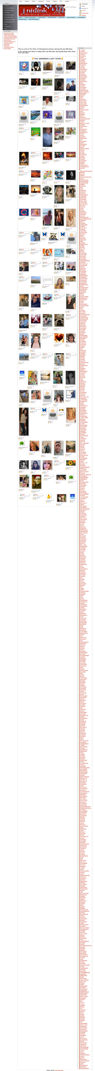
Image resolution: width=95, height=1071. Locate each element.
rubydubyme (84, 129)
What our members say (9, 41)
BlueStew (83, 948)
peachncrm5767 (84, 90)
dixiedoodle (83, 1026)
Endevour (83, 419)
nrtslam (82, 156)
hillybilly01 (83, 541)
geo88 (82, 402)
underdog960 (84, 265)
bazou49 (83, 748)
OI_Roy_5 (83, 864)
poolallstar (83, 351)
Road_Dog (83, 117)
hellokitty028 (84, 773)
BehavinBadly (84, 986)
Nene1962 (83, 1032)
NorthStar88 (83, 138)
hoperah (83, 872)
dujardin (83, 936)
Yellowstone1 (84, 126)
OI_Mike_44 (83, 721)
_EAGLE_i (83, 51)
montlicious (83, 87)
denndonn (83, 526)
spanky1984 (83, 254)
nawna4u (83, 229)
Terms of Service (52, 17)
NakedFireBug (84, 652)
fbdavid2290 (84, 712)
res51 (82, 959)
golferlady (83, 332)
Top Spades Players (9, 10)
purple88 (83, 375)
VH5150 (82, 163)
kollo (82, 858)
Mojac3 (82, 701)
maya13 (82, 1011)
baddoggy (83, 431)
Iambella (83, 944)
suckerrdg (83, 393)
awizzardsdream (85, 979)
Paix (82, 577)
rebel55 (82, 347)
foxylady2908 (84, 863)
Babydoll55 (83, 381)
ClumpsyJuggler (85, 591)
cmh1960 (83, 661)
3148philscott (84, 960)
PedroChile (83, 709)
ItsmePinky (83, 491)
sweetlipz (83, 576)
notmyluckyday (84, 826)
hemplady (83, 757)
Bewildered (83, 643)
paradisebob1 (84, 69)
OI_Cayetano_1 (84, 954)
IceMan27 (83, 685)
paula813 (83, 242)
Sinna (82, 827)
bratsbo (82, 674)
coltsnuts (83, 85)
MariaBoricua (84, 615)
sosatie (82, 151)
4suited (82, 634)
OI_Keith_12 (84, 787)
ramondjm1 (83, 58)
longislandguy (84, 568)
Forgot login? (85, 13)
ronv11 (82, 1036)
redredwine (83, 190)
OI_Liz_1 (83, 1002)
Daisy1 (82, 115)
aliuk (82, 97)
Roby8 (82, 142)
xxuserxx (83, 215)
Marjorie (83, 646)
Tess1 (82, 857)
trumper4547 (84, 990)
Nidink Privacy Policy (9, 34)
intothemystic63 (85, 181)
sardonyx (83, 54)
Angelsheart (84, 392)
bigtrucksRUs (84, 695)
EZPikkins (83, 882)
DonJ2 (82, 649)
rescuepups (83, 498)
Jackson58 (83, 196)
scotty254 (83, 223)
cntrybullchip (84, 606)
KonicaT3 (83, 824)
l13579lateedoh (84, 284)
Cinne (82, 616)
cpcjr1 (82, 525)
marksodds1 (84, 212)
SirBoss (82, 334)
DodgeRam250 (84, 855)
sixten (82, 752)
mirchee (83, 266)
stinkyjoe (83, 157)
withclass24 (83, 492)
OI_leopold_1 (84, 884)
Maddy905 (83, 722)
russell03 (83, 947)
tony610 (83, 72)
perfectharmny (84, 1039)
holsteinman (84, 805)
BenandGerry (84, 881)
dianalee (83, 896)
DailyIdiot (83, 67)
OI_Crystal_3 (84, 1038)
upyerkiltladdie (84, 336)
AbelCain (83, 414)
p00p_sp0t (83, 981)
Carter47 (83, 389)
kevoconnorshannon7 (86, 176)
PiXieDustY (83, 290)
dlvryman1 (83, 256)
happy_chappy (84, 996)
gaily (82, 707)
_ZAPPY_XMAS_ (85, 417)
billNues (83, 716)
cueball (82, 764)
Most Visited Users (33, 19)
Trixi (82, 640)
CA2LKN (83, 657)
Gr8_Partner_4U (84, 836)
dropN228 (83, 329)
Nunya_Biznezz (84, 455)
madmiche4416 (84, 968)
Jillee (82, 667)
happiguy (83, 345)
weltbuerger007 (84, 319)
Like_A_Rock (84, 933)
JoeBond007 (84, 604)
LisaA (82, 939)
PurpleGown (84, 299)
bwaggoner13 (84, 405)
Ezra (82, 586)
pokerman (83, 963)
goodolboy (83, 257)
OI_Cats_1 (83, 205)
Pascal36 (83, 730)
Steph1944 (83, 325)
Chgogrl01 (83, 535)
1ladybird (83, 559)
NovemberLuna (84, 715)
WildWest (83, 908)
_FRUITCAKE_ (84, 399)
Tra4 (82, 565)
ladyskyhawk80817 (85, 508)
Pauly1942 (83, 797)
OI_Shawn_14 (84, 263)
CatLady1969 (84, 76)
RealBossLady (84, 244)
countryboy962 (84, 435)
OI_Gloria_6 (83, 666)
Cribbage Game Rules (9, 19)
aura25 (82, 147)
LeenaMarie (83, 840)
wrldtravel (83, 592)
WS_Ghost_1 (84, 517)
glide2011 (83, 84)
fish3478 (83, 903)
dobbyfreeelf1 (84, 993)
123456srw (83, 420)
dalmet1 (83, 603)
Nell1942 (83, 775)
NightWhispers (84, 275)
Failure (82, 307)
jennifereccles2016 (85, 965)
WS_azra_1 (83, 861)
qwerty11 (83, 444)
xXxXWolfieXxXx (85, 743)
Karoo (82, 625)
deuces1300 (83, 951)
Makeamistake (84, 371)
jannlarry (83, 464)
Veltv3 (82, 739)
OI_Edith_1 (83, 809)
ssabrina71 (83, 547)
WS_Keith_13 (84, 781)
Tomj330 (83, 159)
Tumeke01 (83, 465)
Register (83, 15)
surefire (82, 1057)
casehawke (83, 341)
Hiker (82, 82)
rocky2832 (83, 736)
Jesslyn (82, 121)
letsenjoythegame (85, 1060)
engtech (83, 962)
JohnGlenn (83, 619)
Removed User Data (9, 33)
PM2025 (82, 511)
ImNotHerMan (84, 1023)
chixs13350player (85, 941)
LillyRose (83, 516)
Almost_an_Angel (85, 123)
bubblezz (83, 912)
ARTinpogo (83, 1045)
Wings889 (83, 794)
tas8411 (82, 456)
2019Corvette (84, 760)
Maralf (82, 235)
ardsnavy (83, 728)
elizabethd (83, 833)
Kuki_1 (82, 1012)
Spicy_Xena (83, 102)
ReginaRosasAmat (85, 767)
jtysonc (82, 295)
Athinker (83, 323)
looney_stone (84, 1024)
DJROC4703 (83, 994)
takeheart (83, 819)
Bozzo (82, 737)
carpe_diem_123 (85, 396)
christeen (83, 932)
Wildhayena (83, 274)
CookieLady (83, 538)
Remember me (84, 8)
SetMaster (83, 368)
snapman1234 (84, 749)
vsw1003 (83, 755)
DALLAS (83, 831)
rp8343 (82, 984)
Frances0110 (84, 154)
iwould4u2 (83, 688)
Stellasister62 (84, 63)
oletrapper (83, 191)
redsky (82, 849)
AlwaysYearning (84, 924)
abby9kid (83, 885)
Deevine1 (83, 821)
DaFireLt (83, 983)
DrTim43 (83, 363)
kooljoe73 (83, 1062)
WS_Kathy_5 (84, 727)
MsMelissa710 (84, 529)
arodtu (82, 135)
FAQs (5, 28)
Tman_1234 (83, 618)
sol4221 (82, 607)
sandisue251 (84, 664)
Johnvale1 (83, 1009)
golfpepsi (83, 211)
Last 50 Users (81, 17)
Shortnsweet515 (85, 217)
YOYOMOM (83, 432)
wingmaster (83, 1044)
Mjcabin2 (83, 120)
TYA (82, 1021)
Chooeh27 (83, 574)
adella (82, 1063)
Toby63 (82, 374)
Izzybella (83, 495)
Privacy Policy (41, 17)
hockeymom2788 (85, 843)
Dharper (83, 133)
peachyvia (83, 313)
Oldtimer (83, 555)
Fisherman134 (84, 888)
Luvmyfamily (84, 281)
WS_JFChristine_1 (85, 91)
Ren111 (82, 1041)
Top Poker (6, 12)
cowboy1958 (84, 918)
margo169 (83, 671)
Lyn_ (82, 1008)
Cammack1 (83, 342)
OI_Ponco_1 (84, 779)
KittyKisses (83, 628)
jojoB (82, 188)
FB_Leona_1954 (84, 893)
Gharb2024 (83, 998)
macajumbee (84, 1042)
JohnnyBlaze (84, 514)
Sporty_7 (83, 236)
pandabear (83, 55)
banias (82, 209)
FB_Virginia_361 (85, 740)
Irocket (82, 489)
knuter (82, 534)
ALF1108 (83, 851)
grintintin (83, 550)
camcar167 (83, 713)
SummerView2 (84, 633)
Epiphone (83, 269)
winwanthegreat (85, 109)
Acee (82, 378)
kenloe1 (82, 404)
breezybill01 (83, 470)
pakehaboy (83, 573)
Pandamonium (84, 956)
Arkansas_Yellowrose (86, 474)
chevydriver (83, 259)
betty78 (82, 598)
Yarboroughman (85, 362)
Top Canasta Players (9, 8)
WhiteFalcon (84, 751)
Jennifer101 (83, 742)
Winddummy (84, 894)
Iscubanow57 (84, 416)
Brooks (82, 834)
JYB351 (82, 589)
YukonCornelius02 (85, 314)
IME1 (82, 241)
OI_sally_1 (83, 193)
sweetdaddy (84, 429)
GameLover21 (84, 52)
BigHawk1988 (84, 335)
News (5, 24)
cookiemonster (84, 317)
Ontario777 (83, 876)
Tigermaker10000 (85, 655)
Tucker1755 (83, 689)
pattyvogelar (84, 978)
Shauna (82, 935)
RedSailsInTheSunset (86, 808)
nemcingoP (83, 344)
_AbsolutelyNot (84, 496)
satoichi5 (83, 360)
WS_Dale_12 (84, 503)
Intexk (82, 221)
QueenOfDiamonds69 (86, 218)
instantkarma (84, 793)
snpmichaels (84, 320)
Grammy (83, 999)
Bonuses (6, 5)
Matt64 (82, 977)
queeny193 (83, 513)
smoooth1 (83, 238)
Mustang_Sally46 (85, 148)
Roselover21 (84, 426)
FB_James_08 (84, 532)
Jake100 (83, 754)
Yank (82, 597)
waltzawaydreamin (85, 467)
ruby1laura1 (83, 141)
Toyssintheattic (84, 763)
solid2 (82, 588)
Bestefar (83, 247)
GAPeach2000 (84, 224)
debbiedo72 (83, 197)
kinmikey (83, 585)
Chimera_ (83, 488)
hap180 (82, 1014)
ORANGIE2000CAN (85, 972)
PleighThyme (84, 887)
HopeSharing (84, 812)
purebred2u (83, 452)
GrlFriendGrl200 (84, 1047)
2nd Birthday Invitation (9, 38)
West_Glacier (84, 200)
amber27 (83, 387)
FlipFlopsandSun (85, 870)
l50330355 (83, 262)
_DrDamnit (83, 272)
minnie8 (83, 395)
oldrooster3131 (84, 531)
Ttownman (83, 372)
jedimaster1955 (84, 182)
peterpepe (83, 428)
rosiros (82, 450)
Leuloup (83, 310)
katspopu (83, 917)
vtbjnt (82, 785)
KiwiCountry (84, 845)
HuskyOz (83, 473)
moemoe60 (83, 199)
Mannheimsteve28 (85, 875)
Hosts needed (7, 48)
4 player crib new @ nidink (10, 37)
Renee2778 (83, 700)
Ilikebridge (83, 214)
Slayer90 (83, 357)
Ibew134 (83, 434)
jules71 (82, 691)
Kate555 (83, 920)
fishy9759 (83, 483)
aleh (82, 187)
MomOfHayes (84, 770)
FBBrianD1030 (84, 194)
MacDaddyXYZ (84, 365)
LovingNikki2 (84, 631)
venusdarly (83, 703)
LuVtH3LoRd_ (84, 289)
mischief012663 (84, 1048)
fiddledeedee (84, 564)
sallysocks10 (84, 519)
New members (7, 40)
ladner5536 (83, 1035)
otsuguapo (83, 971)
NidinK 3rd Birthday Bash (10, 36)
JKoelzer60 (83, 733)
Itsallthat (83, 906)
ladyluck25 (83, 561)
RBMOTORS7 (84, 975)
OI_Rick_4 (83, 233)
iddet (82, 627)
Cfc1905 (83, 1018)
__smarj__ (83, 49)
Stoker (82, 301)
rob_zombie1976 (85, 443)
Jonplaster (83, 407)
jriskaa (82, 380)
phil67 (82, 595)
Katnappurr (83, 239)
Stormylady (83, 556)
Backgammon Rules (9, 21)
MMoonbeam (84, 144)
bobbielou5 (83, 411)
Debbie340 (83, 220)
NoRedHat (83, 354)
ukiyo (82, 111)
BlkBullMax (83, 659)
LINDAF (82, 245)
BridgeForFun (84, 298)
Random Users (22, 19)
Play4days (83, 522)
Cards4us (83, 704)
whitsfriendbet (84, 105)
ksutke (82, 552)
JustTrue (83, 582)
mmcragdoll (83, 100)
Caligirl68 (83, 942)
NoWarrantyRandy (85, 1054)
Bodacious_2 (84, 1059)
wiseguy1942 (84, 232)
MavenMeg (83, 338)
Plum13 (82, 446)
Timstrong (83, 848)
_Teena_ (83, 1050)
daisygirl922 (83, 938)
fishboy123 (83, 350)
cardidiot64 (83, 230)
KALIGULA (83, 814)
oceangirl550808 (85, 494)
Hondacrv (83, 562)
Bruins (82, 461)
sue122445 (83, 766)
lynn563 (82, 153)
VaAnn (82, 286)
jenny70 (82, 390)
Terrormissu (83, 686)
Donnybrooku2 (84, 914)
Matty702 (83, 1017)
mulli (82, 891)
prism (82, 108)
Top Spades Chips (8, 17)
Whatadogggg (84, 600)
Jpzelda (82, 966)
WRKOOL (83, 114)
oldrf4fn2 (83, 353)
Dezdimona (83, 528)
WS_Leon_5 (83, 860)
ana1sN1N (83, 987)
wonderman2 (84, 81)
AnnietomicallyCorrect (86, 945)
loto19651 (83, 61)
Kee (81, 1000)
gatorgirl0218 (84, 769)
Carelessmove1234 (85, 118)
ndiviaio (83, 838)
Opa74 (82, 302)
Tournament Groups (9, 47)
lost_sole (83, 248)
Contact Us (7, 26)
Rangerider (83, 1066)
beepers (83, 112)
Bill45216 (83, 950)
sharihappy (83, 130)
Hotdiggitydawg (85, 642)
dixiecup (83, 731)
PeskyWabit (83, 271)
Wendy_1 (83, 501)
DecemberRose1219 (85, 806)
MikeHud (83, 386)
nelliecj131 (83, 185)
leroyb (82, 366)
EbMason (83, 369)
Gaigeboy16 (83, 283)
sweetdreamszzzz (85, 911)
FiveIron (83, 890)
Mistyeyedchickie (85, 776)
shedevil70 (83, 658)
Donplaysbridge (84, 482)
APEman (83, 106)
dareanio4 (83, 558)
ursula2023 (83, 974)
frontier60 (83, 654)
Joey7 (82, 178)
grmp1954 (83, 549)
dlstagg (82, 698)
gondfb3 (83, 423)
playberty (83, 758)
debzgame (83, 268)
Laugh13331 (84, 316)
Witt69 (82, 250)
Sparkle (82, 719)
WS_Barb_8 (83, 790)
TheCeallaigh (84, 677)
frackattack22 (84, 304)
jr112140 (83, 168)
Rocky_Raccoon (85, 471)
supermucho (84, 815)
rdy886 (82, 923)
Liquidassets (84, 803)
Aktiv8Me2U (83, 277)
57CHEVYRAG (84, 718)
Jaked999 (83, 930)
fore (82, 636)
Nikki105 (83, 1020)
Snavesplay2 (84, 401)
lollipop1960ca (84, 772)
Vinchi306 (83, 969)
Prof (82, 348)
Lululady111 (83, 160)
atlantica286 (83, 103)
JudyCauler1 (84, 253)
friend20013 (83, 410)
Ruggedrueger (84, 1065)
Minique (83, 150)
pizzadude (83, 782)
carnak (82, 823)
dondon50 (83, 88)
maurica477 (83, 839)
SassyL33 (83, 645)
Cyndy (82, 57)
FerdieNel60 (83, 784)
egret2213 (83, 99)
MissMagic (83, 459)
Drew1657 (83, 486)
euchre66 (83, 854)
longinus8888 (84, 425)
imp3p (82, 869)
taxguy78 (83, 449)
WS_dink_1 (83, 510)
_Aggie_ (83, 66)
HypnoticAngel (84, 670)
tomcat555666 (84, 811)
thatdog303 (83, 583)
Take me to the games (30, 17)
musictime (83, 453)
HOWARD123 (84, 479)
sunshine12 (83, 328)
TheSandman (84, 476)
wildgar (82, 710)
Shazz (82, 1051)
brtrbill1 (82, 668)
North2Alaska (84, 796)
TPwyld (82, 761)
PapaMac (83, 680)
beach (82, 96)
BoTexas (83, 172)
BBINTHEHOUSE (85, 991)
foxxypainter (84, 921)
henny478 (83, 377)
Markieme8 (83, 613)
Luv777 (82, 499)
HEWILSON (83, 829)
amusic (82, 676)
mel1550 (83, 1033)
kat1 (82, 308)
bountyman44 (84, 165)
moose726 (83, 802)
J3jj (81, 139)
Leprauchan (83, 1029)
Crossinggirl (84, 846)
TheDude (83, 902)
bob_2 (82, 580)
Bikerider (83, 817)
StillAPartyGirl (84, 132)
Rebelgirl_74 (84, 468)
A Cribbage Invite (8, 42)
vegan (82, 437)
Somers (82, 553)
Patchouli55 (83, 280)
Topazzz (83, 174)
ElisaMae (83, 1005)
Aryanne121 (83, 692)
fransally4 (83, 706)
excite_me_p (84, 227)
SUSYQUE (83, 897)
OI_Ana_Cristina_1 (85, 927)
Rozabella (83, 842)
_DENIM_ (83, 745)
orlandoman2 (84, 601)
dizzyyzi (83, 543)
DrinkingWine (84, 1027)
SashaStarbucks (85, 929)
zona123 (83, 957)
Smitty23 (83, 570)
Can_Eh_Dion (84, 800)
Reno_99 (83, 441)
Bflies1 (82, 293)
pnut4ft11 (83, 725)
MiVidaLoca (83, 900)
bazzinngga (83, 637)
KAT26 (82, 480)
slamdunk (83, 79)
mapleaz (83, 60)
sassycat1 (83, 537)
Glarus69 (83, 520)
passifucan (83, 540)
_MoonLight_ (84, 202)
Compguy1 (83, 639)
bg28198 (83, 226)
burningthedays (84, 287)
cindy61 (82, 683)
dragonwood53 (84, 909)
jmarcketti (83, 610)
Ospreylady (83, 621)
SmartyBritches (84, 477)
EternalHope (84, 93)
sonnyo (82, 1056)
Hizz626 (82, 339)
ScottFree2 (83, 64)
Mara (82, 673)
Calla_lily (83, 206)
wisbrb (82, 873)
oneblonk (83, 724)
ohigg (82, 208)
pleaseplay (83, 78)
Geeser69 (83, 594)
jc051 (82, 905)
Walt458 (82, 184)
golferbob (83, 384)
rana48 (82, 504)
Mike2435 (83, 94)
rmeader (83, 447)
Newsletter (6, 45)
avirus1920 (83, 663)
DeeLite (82, 1006)
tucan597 (83, 145)
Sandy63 (83, 879)
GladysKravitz (84, 413)
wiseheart (83, 926)
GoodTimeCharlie (85, 791)
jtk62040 (83, 124)
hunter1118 (83, 398)
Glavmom (83, 571)
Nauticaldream (84, 1030)
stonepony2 (83, 878)
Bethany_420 (84, 778)
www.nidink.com (59, 1070)
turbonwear (83, 75)
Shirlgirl (82, 251)
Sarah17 (83, 852)
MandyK (83, 175)
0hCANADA (83, 624)
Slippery (83, 899)
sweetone (83, 73)
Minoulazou (83, 326)
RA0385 (82, 356)
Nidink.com (7, 44)
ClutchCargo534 (85, 305)
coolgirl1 (83, 818)
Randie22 (83, 408)
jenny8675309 (84, 458)
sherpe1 (83, 915)
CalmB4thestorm (85, 166)
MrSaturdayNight (85, 1068)
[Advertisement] (55, 34)
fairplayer (83, 162)
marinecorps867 (84, 296)
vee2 (82, 127)
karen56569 (83, 953)
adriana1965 (83, 485)
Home (20, 17)
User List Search (71, 17)
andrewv (83, 383)
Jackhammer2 (84, 278)
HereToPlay (83, 609)
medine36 (83, 734)
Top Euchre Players (9, 15)
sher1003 (83, 440)
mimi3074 (83, 1053)
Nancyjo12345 (84, 746)
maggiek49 (83, 292)
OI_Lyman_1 (84, 799)
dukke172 (83, 136)
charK (82, 612)
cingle (82, 830)
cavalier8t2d (83, 507)
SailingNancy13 (84, 179)
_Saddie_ (83, 867)
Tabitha (82, 567)
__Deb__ (83, 1003)
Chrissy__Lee (84, 462)
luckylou (83, 648)
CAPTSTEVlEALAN (85, 260)
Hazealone (83, 866)
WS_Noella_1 (84, 506)
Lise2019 (83, 331)
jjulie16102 (83, 630)
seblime (82, 1015)
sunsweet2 (83, 322)
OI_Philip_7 (83, 311)
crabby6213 (83, 438)
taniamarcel (83, 679)
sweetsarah (83, 70)
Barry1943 (83, 682)
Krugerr (82, 523)
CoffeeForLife (84, 989)
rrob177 (82, 694)
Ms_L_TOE (83, 544)
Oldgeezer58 (84, 622)
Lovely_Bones (84, 203)
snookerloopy (84, 788)
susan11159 (83, 697)
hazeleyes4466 (84, 422)
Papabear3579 (84, 546)
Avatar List (61, 17)
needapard (83, 651)
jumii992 (83, 359)
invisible (83, 579)
